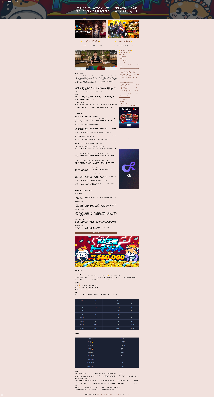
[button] (2, 395)
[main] (107, 9)
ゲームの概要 (122, 54)
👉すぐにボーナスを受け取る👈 (125, 50)
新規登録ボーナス (124, 101)
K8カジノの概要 (123, 99)
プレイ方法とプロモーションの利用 (127, 105)
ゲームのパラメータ (124, 60)
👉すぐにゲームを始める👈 (124, 52)
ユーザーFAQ (122, 62)
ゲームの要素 (123, 56)
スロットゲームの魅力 (124, 103)
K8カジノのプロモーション (124, 97)
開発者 (121, 58)
